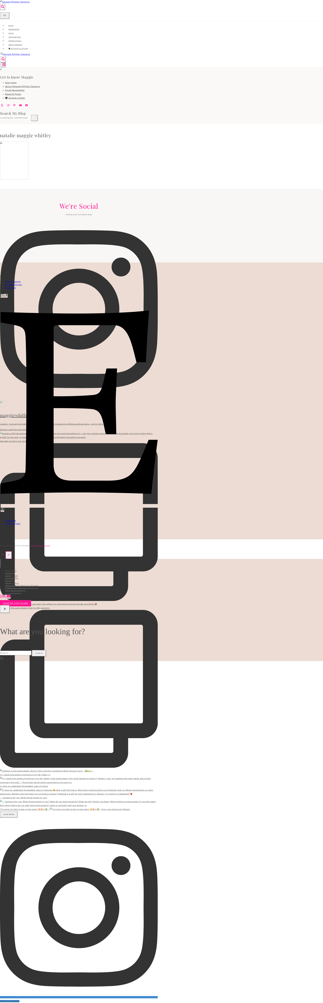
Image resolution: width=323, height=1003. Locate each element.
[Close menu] (0, 563)
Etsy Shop (10, 288)
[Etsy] (79, 506)
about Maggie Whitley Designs (22, 86)
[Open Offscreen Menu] (4, 15)
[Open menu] (3, 64)
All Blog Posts (12, 523)
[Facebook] (7, 296)
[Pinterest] (5, 296)
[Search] (34, 118)
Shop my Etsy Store (15, 603)
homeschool (12, 578)
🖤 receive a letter (18, 48)
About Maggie (13, 281)
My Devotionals (13, 285)
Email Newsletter (15, 90)
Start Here (11, 82)
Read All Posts (13, 94)
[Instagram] (2, 296)
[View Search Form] (2, 7)
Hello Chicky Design (40, 546)
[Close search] (5, 609)
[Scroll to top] (3, 555)
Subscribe (10, 520)
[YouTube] (2, 510)
